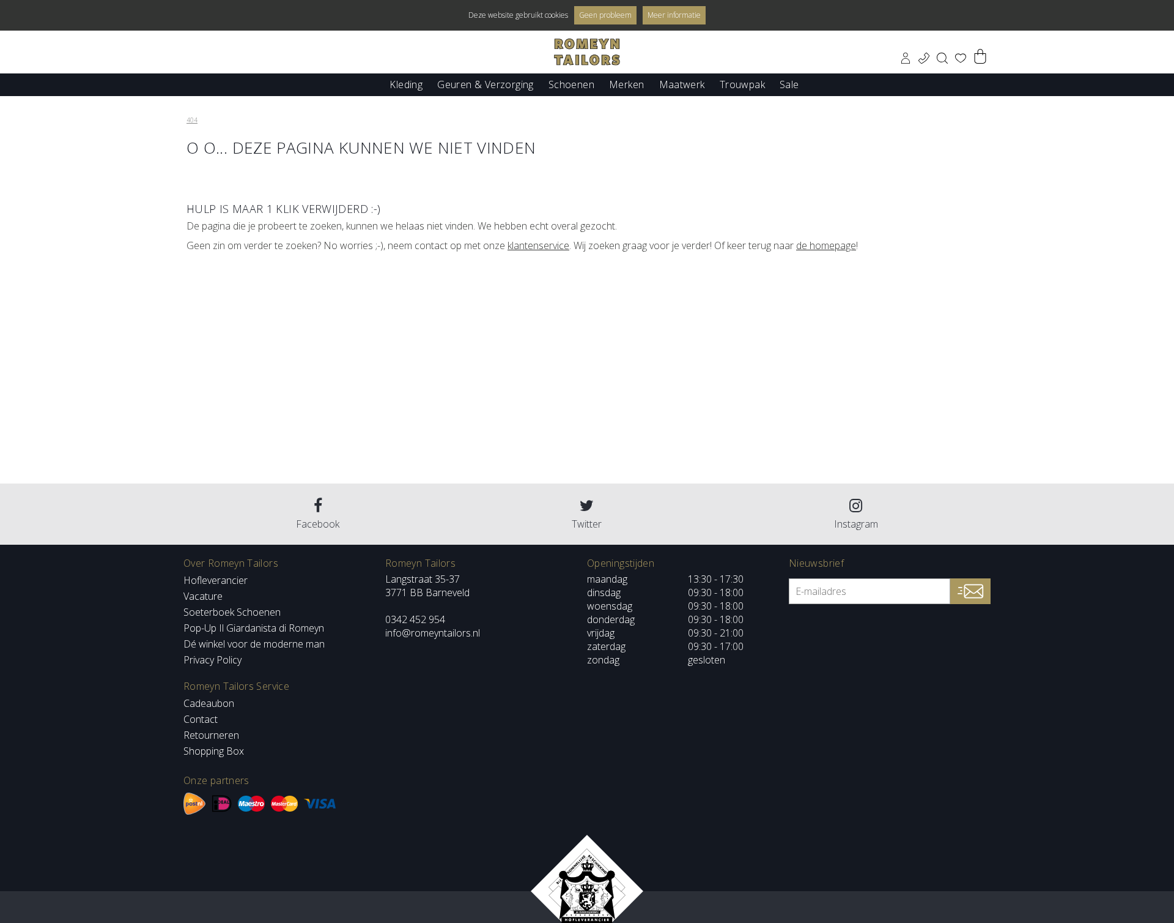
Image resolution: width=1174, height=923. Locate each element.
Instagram (856, 524)
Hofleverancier (215, 580)
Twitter (587, 524)
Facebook (317, 524)
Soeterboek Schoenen (232, 612)
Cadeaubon (208, 703)
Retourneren (211, 735)
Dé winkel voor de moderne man (254, 644)
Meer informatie (674, 15)
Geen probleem (605, 15)
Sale (789, 83)
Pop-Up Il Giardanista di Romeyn (253, 628)
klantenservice (538, 245)
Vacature (203, 596)
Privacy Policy (212, 660)
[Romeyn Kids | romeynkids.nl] (587, 52)
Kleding (406, 83)
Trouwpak (742, 83)
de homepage (826, 245)
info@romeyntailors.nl (432, 633)
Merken (626, 83)
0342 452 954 (415, 619)
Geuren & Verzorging (485, 83)
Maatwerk (682, 83)
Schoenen (571, 83)
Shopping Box (213, 751)
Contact (200, 719)
